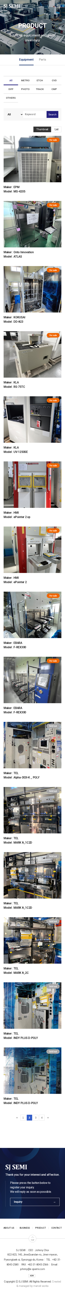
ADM (32, 1276)
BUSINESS (25, 1227)
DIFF (10, 89)
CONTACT (56, 1227)
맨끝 (48, 1117)
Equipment (26, 59)
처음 (17, 1117)
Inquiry (18, 1201)
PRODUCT (40, 1227)
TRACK (40, 89)
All (10, 80)
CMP (54, 89)
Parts (42, 59)
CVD (54, 80)
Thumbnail (42, 129)
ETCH (40, 80)
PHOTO (25, 89)
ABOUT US (8, 1227)
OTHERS (11, 97)
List (56, 129)
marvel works (41, 1286)
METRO (25, 80)
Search (52, 114)
